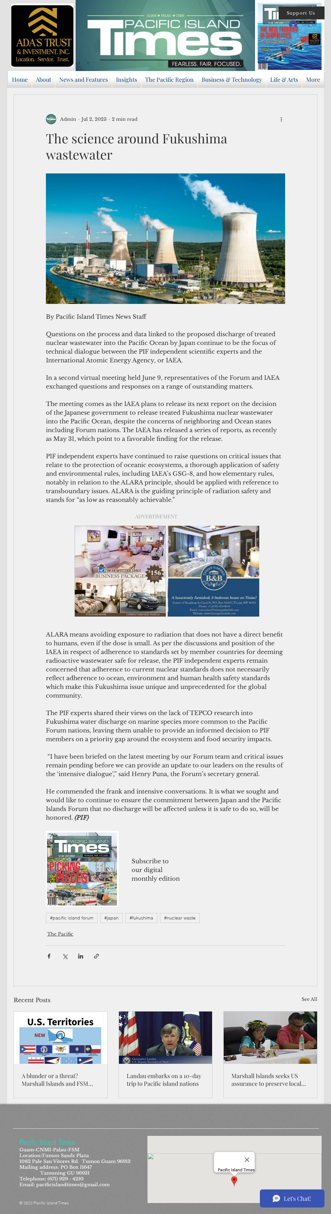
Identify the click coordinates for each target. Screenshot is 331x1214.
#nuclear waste (180, 918)
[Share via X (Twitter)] (65, 956)
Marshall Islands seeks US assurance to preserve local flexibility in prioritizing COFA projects (270, 1079)
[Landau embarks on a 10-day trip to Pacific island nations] (165, 1038)
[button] (302, 12)
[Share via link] (96, 956)
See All (309, 999)
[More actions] (281, 119)
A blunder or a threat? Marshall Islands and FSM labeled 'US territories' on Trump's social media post (55, 1079)
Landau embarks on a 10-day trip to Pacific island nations (164, 1079)
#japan (111, 918)
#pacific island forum (71, 918)
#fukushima (141, 918)
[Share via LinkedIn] (81, 956)
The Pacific (60, 934)
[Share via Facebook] (49, 956)
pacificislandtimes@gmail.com (73, 1185)
